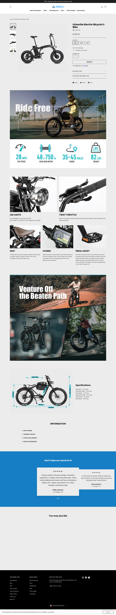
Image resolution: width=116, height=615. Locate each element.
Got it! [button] (108, 612)
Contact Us (13, 596)
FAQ (11, 585)
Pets (62, 10)
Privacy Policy (13, 588)
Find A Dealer (71, 10)
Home (11, 19)
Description (77, 71)
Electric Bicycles (35, 10)
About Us (12, 599)
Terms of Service (14, 591)
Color (75, 40)
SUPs (45, 10)
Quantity (76, 53)
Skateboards (53, 10)
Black (75, 43)
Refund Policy (13, 594)
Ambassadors (13, 580)
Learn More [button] (51, 612)
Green (81, 43)
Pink (87, 43)
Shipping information (81, 76)
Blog (11, 583)
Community (81, 10)
